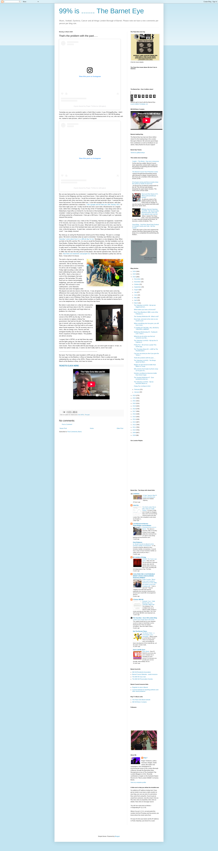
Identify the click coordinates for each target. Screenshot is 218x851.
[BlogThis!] (70, 412)
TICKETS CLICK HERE (69, 366)
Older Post (120, 428)
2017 (134, 411)
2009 (134, 432)
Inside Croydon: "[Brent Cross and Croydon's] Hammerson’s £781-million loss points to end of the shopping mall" (149, 583)
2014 (134, 419)
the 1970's (81, 414)
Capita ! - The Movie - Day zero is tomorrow (145, 161)
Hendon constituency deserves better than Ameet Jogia (145, 374)
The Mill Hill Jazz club (139, 677)
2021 (134, 401)
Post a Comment (67, 424)
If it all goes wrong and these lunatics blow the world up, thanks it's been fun (145, 183)
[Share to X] (72, 412)
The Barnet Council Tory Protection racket (145, 172)
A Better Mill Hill (138, 599)
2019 (134, 406)
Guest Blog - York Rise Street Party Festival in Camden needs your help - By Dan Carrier (145, 226)
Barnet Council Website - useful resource (144, 674)
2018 (134, 409)
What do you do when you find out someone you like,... (144, 337)
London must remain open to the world (143, 619)
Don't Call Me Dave (139, 649)
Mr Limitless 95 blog (139, 557)
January (137, 392)
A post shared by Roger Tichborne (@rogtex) (90, 106)
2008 (134, 435)
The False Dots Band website (141, 700)
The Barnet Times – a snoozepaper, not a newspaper (148, 634)
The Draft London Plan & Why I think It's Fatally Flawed (149, 508)
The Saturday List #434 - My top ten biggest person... (145, 306)
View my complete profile (138, 782)
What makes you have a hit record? (145, 309)
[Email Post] (63, 412)
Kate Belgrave (137, 542)
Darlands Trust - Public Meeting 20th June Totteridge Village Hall (148, 603)
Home (92, 428)
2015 (134, 416)
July (135, 292)
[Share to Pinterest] (76, 412)
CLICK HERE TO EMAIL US (139, 104)
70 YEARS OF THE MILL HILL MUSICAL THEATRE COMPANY (146, 328)
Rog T (145, 758)
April (135, 300)
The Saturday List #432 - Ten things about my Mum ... (145, 361)
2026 (134, 271)
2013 (134, 422)
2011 (134, 427)
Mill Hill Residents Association (141, 672)
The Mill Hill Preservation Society (142, 679)
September (137, 287)
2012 (134, 424)
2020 (134, 403)
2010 (134, 430)
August (136, 290)
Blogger (117, 836)
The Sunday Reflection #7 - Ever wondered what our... (144, 378)
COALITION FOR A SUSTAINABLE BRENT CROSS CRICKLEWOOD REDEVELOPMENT (144, 576)
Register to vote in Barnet (140, 687)
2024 (134, 277)
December (137, 279)
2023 (134, 395)
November (137, 282)
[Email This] (68, 412)
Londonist (136, 493)
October (136, 284)
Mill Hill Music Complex (139, 702)
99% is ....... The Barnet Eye (101, 11)
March (136, 303)
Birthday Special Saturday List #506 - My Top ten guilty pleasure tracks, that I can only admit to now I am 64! (150, 211)
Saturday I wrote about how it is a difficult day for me (76, 239)
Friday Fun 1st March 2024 (142, 386)
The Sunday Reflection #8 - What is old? (146, 316)
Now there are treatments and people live (76, 254)
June (136, 295)
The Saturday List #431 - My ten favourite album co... (144, 382)
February (137, 389)
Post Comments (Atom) (74, 431)
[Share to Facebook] (74, 412)
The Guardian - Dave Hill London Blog (145, 618)
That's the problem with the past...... (144, 358)
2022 (134, 398)
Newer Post (63, 428)
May (135, 297)
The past (87, 414)
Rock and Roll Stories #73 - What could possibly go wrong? (150, 195)
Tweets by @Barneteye (138, 152)
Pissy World (145, 651)
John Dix (136, 505)
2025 (134, 274)
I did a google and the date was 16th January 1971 (103, 204)
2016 (134, 414)
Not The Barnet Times (140, 631)
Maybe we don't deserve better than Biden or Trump (145, 365)
